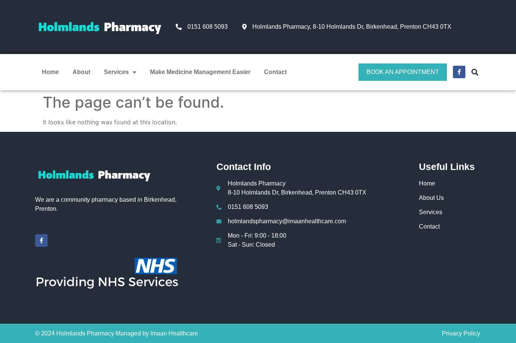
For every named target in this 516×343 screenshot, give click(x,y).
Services (116, 72)
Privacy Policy (461, 333)
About (81, 72)
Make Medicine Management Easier (200, 72)
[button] (474, 72)
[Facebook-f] (41, 240)
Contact (275, 72)
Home (50, 72)
